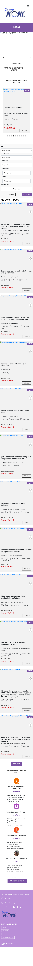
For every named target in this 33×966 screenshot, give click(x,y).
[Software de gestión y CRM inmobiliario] (7, 944)
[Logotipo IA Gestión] (15, 14)
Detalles (24, 130)
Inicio (4, 927)
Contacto (5, 930)
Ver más (16, 763)
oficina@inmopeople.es (11, 903)
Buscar (11, 194)
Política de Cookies (8, 937)
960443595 (8, 898)
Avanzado (26, 194)
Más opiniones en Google (17, 881)
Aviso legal (6, 934)
